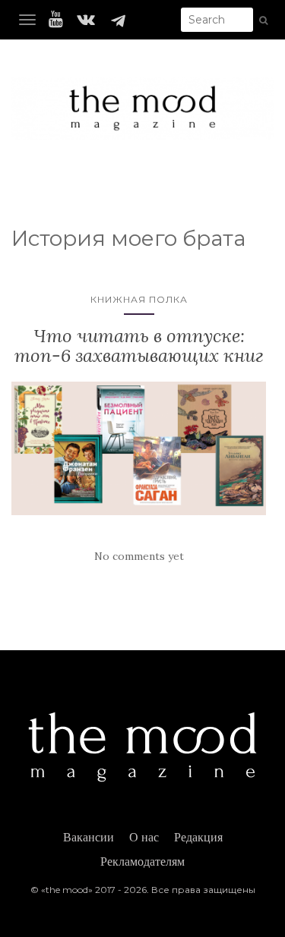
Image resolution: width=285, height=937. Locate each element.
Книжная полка (139, 299)
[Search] (263, 20)
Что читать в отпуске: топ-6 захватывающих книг (139, 345)
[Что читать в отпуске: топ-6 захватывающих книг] (138, 448)
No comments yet (139, 556)
